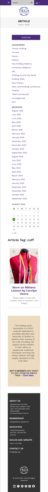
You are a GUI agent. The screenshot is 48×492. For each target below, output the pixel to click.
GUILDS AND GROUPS (20, 440)
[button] (38, 2)
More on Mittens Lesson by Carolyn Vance (24, 290)
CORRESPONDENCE (17, 430)
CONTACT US (16, 448)
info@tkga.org (14, 452)
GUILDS (13, 435)
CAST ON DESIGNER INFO (20, 409)
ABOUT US (14, 401)
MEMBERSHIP (16, 418)
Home (20, 25)
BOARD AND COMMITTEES (20, 407)
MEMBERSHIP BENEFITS (19, 422)
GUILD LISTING (16, 443)
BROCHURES (14, 411)
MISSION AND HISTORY (18, 404)
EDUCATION (15, 427)
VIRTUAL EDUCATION (18, 432)
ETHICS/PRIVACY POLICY (19, 413)
